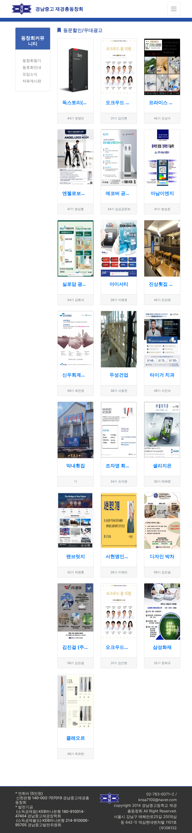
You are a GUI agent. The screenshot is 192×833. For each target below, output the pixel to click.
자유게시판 (31, 81)
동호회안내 (31, 67)
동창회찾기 (31, 60)
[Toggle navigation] (173, 9)
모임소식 (29, 74)
